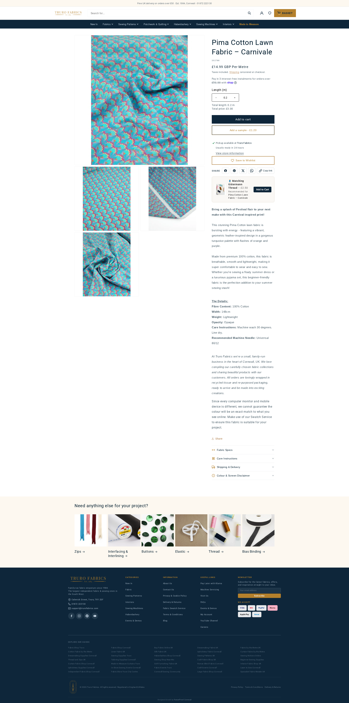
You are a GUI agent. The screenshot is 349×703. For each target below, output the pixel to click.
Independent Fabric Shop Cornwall (83, 672)
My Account (206, 614)
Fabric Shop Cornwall (121, 648)
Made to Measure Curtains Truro (125, 664)
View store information (230, 153)
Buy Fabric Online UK (163, 648)
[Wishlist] (269, 13)
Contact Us (168, 589)
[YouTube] (95, 616)
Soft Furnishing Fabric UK (165, 664)
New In (94, 24)
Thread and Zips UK (77, 660)
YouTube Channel (209, 621)
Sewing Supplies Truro (121, 656)
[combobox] (166, 13)
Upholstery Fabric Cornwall (209, 652)
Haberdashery (181, 24)
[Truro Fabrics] (68, 13)
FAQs (203, 602)
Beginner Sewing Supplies (252, 660)
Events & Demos (133, 621)
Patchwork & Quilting (155, 24)
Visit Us (204, 596)
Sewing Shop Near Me (164, 660)
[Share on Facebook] (225, 171)
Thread (214, 551)
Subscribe (259, 596)
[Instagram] (79, 616)
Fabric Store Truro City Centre (124, 672)
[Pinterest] (87, 616)
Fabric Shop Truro (76, 648)
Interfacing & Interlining (118, 554)
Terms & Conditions (173, 614)
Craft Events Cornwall (207, 668)
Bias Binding (251, 551)
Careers (204, 627)
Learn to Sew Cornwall (250, 668)
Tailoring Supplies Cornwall (123, 660)
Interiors (227, 24)
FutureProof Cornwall (183, 700)
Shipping (234, 72)
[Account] (261, 13)
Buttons (148, 551)
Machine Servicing (209, 589)
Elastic (180, 551)
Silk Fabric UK (160, 652)
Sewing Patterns (127, 24)
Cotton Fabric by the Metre (80, 652)
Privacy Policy (237, 687)
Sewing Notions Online (250, 656)
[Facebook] (71, 616)
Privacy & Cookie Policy (175, 596)
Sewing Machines (205, 24)
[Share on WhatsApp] (251, 171)
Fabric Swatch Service (174, 608)
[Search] (249, 13)
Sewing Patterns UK (206, 656)
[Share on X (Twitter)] (243, 171)
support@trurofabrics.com (85, 608)
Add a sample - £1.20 (243, 130)
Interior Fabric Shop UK (250, 664)
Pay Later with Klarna (211, 583)
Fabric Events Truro (163, 668)
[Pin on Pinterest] (234, 171)
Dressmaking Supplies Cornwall (82, 656)
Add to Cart (262, 189)
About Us (167, 583)
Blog (165, 621)
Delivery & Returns (172, 602)
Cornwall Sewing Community (167, 672)
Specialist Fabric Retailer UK (252, 672)
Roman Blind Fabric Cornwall (210, 664)
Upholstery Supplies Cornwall (81, 668)
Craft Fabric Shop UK (206, 660)
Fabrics (107, 24)
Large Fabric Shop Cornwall (209, 672)
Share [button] (218, 438)
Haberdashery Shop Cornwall (167, 656)
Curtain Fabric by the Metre (252, 652)
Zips (78, 551)
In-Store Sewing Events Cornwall (126, 668)
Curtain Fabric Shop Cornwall (81, 664)
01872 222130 (78, 604)
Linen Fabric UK (118, 652)
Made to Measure (249, 24)
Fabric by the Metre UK (250, 648)
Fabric (128, 589)
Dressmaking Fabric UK (207, 648)
